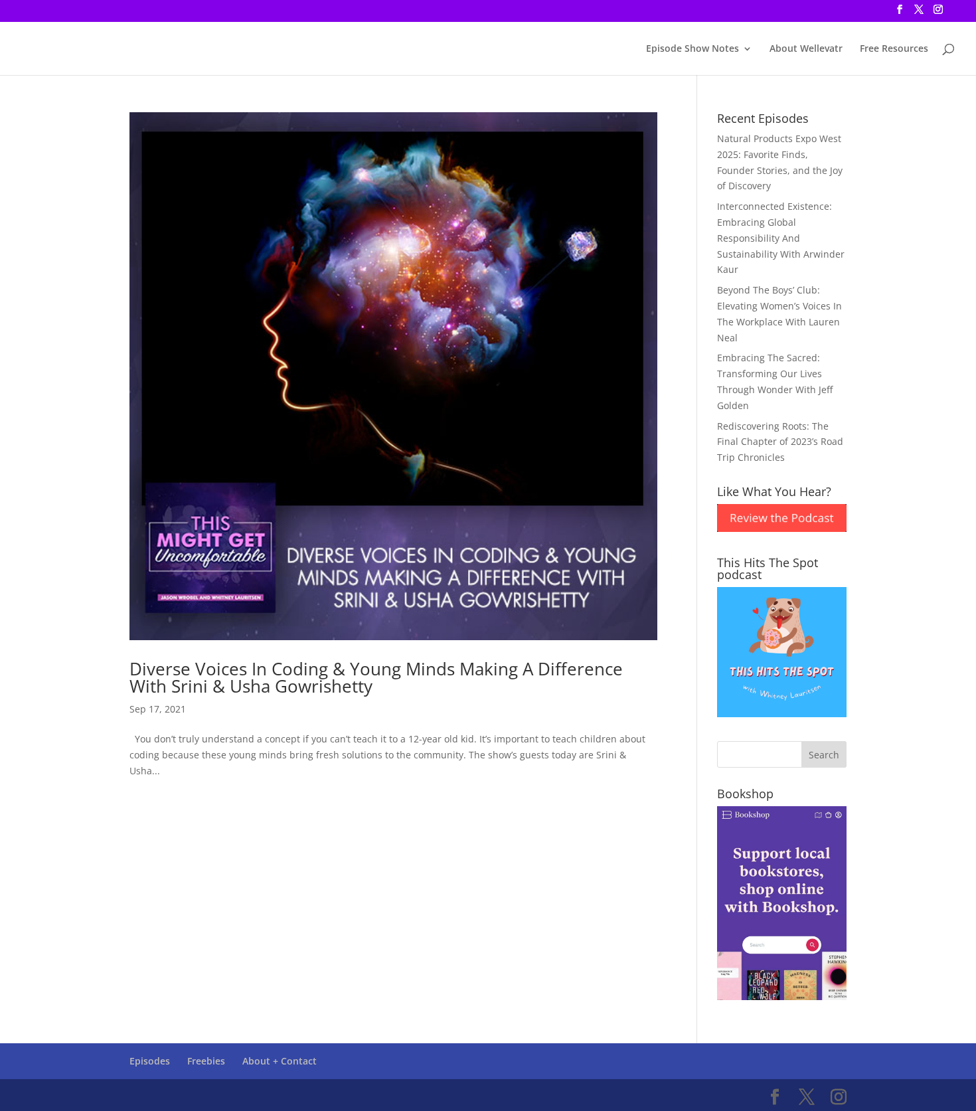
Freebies (206, 1061)
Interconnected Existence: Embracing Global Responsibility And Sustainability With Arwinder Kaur (781, 238)
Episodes (149, 1061)
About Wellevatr (806, 49)
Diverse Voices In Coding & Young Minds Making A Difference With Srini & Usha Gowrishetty (376, 677)
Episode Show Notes (692, 49)
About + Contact (279, 1061)
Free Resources (894, 49)
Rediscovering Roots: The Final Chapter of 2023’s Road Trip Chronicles (780, 442)
